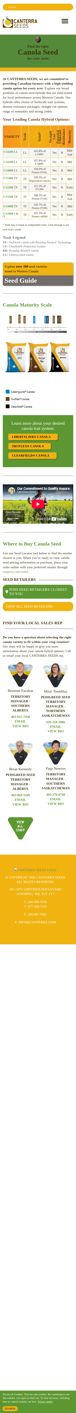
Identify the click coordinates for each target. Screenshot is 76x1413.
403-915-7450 (20, 717)
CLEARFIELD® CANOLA (31, 455)
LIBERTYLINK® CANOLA (31, 436)
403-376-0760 (55, 794)
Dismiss (10, 1408)
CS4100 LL (10, 162)
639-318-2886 (55, 722)
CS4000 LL (10, 170)
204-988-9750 (37, 902)
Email (20, 721)
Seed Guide (21, 280)
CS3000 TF (10, 206)
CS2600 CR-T (11, 215)
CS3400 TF (10, 178)
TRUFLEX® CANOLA (28, 446)
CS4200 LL (10, 151)
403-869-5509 (20, 795)
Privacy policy (45, 1401)
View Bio (20, 726)
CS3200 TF (10, 196)
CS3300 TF (10, 187)
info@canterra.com (37, 922)
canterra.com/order (15, 572)
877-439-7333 (37, 906)
